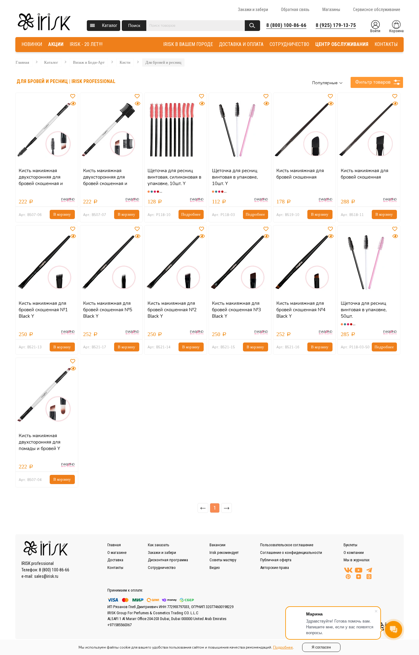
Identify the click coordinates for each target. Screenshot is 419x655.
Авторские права (274, 567)
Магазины (331, 9)
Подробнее (191, 214)
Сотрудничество (162, 567)
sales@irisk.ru (46, 576)
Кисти (125, 62)
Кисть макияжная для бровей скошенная (300, 174)
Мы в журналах (357, 560)
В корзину (62, 214)
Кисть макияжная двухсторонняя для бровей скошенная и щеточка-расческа (105, 180)
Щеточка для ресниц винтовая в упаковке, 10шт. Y (235, 177)
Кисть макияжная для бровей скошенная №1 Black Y (43, 309)
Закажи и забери (253, 9)
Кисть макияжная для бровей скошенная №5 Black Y (107, 309)
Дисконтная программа (168, 560)
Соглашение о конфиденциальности (291, 552)
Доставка (115, 560)
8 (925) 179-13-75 (336, 25)
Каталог (109, 25)
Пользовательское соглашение (286, 545)
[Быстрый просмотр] (73, 103)
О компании (354, 552)
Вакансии (217, 545)
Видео (215, 567)
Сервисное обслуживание (376, 9)
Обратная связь (295, 9)
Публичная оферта (275, 560)
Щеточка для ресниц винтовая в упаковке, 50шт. (363, 309)
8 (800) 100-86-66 (286, 25)
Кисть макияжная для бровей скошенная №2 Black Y (172, 309)
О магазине (116, 552)
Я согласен (321, 647)
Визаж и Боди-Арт (89, 62)
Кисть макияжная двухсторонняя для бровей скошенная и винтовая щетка (41, 180)
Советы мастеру (223, 560)
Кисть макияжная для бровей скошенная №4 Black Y (300, 309)
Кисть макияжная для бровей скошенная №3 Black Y (236, 309)
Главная (22, 62)
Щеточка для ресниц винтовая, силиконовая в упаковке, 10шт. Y (174, 177)
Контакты (115, 567)
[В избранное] (73, 96)
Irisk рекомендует (224, 552)
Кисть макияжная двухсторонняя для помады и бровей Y (39, 442)
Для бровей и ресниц (163, 62)
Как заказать (158, 545)
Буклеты (350, 545)
